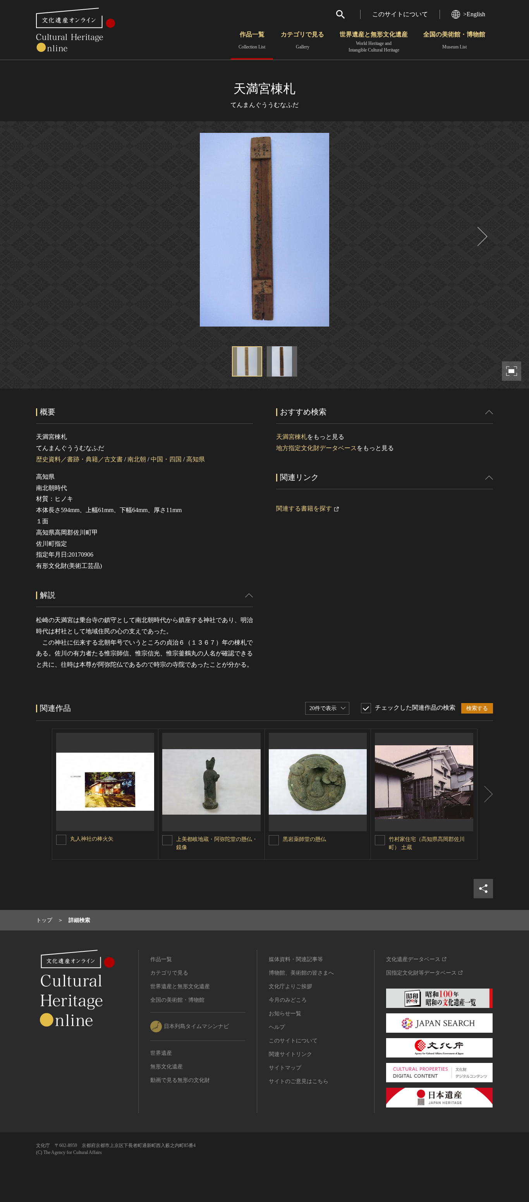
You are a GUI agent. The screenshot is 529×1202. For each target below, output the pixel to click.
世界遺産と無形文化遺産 (374, 42)
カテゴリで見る (302, 40)
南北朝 (136, 459)
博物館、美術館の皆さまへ (301, 973)
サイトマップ (285, 1068)
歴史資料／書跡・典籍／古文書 (79, 459)
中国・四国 (166, 459)
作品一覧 (252, 40)
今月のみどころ (288, 1000)
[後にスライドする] (481, 236)
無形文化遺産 (166, 1067)
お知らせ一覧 (285, 1013)
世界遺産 (161, 1053)
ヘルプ (277, 1027)
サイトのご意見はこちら (298, 1081)
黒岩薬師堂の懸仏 (304, 839)
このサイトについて (400, 14)
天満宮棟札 (291, 436)
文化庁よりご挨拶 (290, 986)
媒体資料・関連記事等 (296, 959)
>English (474, 14)
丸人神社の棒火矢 (91, 839)
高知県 (195, 459)
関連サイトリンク (290, 1054)
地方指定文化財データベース (316, 448)
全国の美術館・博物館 (454, 40)
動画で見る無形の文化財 (180, 1080)
